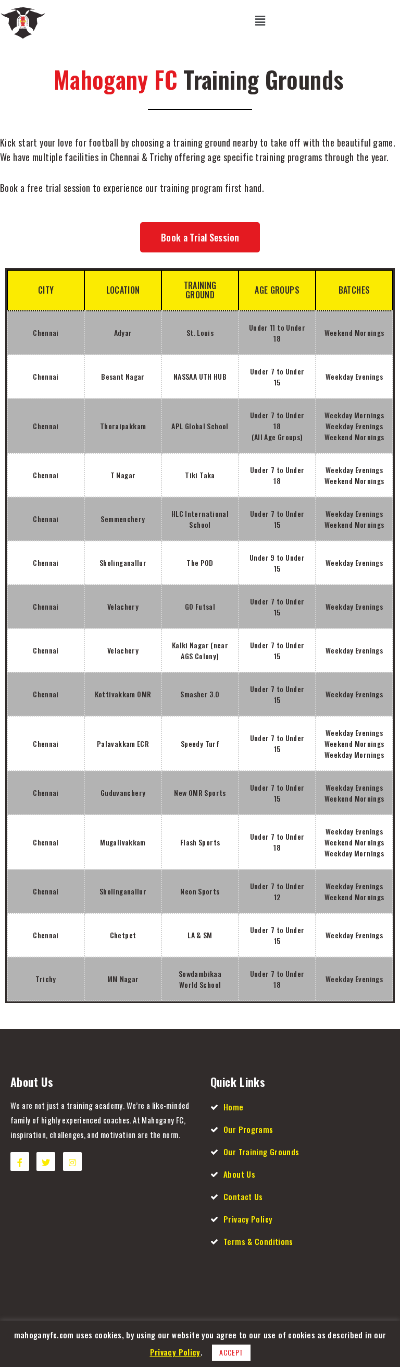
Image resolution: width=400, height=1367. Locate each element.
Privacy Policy (247, 1219)
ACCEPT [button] (231, 1352)
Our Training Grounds (261, 1151)
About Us (239, 1174)
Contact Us (243, 1196)
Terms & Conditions (258, 1241)
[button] (200, 237)
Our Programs (248, 1129)
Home (233, 1106)
